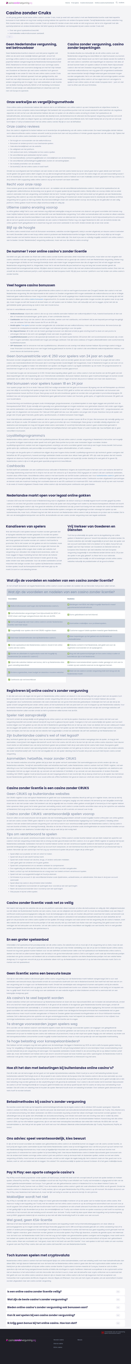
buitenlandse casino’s (105, 475)
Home (67, 3)
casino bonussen (36, 299)
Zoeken (121, 3)
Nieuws (79, 1340)
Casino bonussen (86, 3)
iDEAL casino (58, 1347)
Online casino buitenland (104, 3)
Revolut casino (59, 1340)
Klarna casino (58, 1344)
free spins (25, 325)
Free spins (75, 3)
